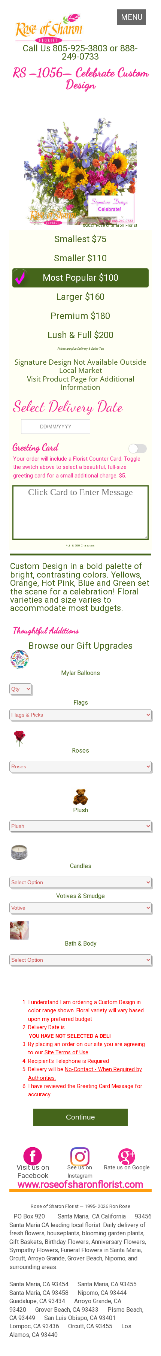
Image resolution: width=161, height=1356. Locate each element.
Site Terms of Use (66, 1052)
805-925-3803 (79, 48)
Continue (80, 1117)
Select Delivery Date (67, 406)
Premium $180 (80, 316)
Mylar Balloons (80, 673)
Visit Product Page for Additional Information (80, 383)
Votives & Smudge (80, 896)
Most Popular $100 (80, 277)
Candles (80, 866)
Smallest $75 (80, 239)
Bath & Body (81, 943)
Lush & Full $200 (80, 335)
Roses (80, 750)
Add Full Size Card (136, 449)
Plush (80, 810)
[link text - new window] (32, 1157)
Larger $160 (80, 297)
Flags (80, 702)
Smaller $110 (80, 258)
